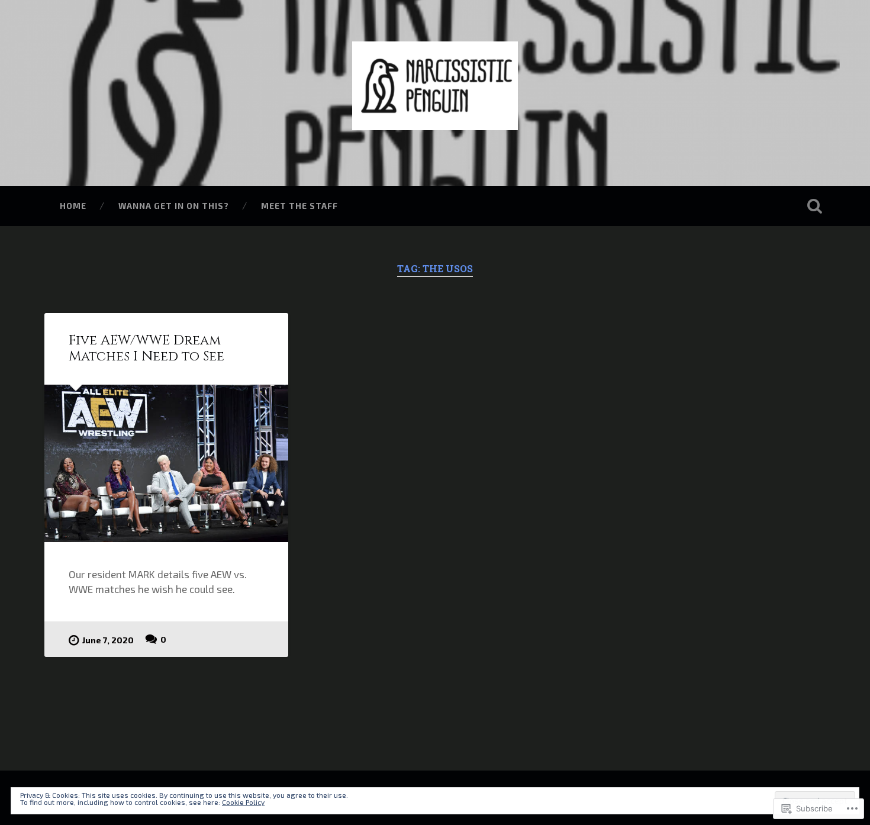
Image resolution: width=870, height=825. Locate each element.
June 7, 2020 (108, 640)
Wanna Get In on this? (173, 206)
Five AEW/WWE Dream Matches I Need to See (146, 348)
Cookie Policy (243, 802)
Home (73, 206)
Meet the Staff (299, 206)
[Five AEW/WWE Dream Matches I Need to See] (166, 463)
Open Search (815, 206)
